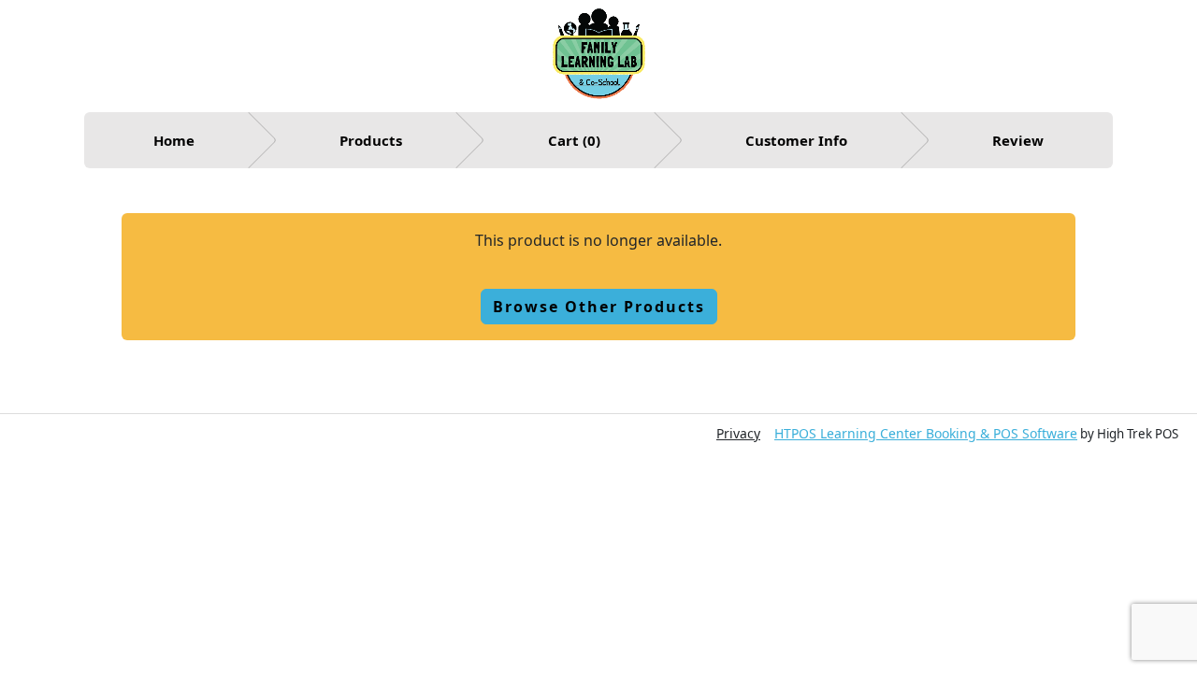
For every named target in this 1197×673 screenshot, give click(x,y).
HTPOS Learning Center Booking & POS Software (925, 433)
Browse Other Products (599, 306)
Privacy (738, 433)
